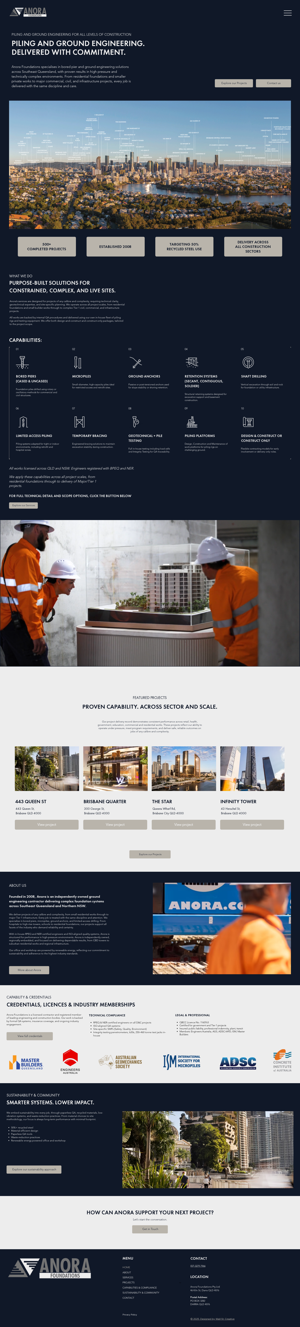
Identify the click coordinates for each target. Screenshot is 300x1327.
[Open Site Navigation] (288, 13)
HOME (126, 1267)
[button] (294, 662)
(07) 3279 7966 (197, 1265)
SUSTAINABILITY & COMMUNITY (140, 1292)
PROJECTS (128, 1282)
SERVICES (127, 1277)
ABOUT (126, 1272)
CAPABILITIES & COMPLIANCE (139, 1287)
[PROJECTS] (180, 1282)
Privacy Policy (129, 1314)
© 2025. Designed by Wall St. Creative (212, 1318)
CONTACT (128, 1297)
